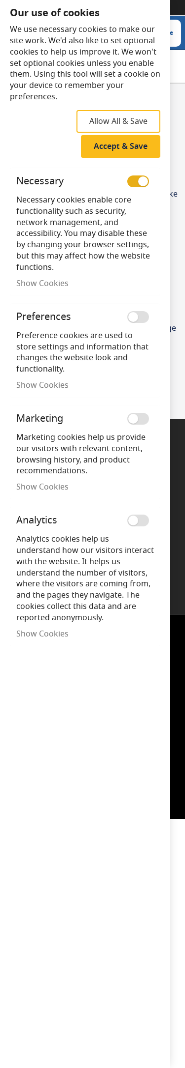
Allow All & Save (118, 121)
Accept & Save (121, 146)
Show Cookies (42, 283)
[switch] (138, 181)
